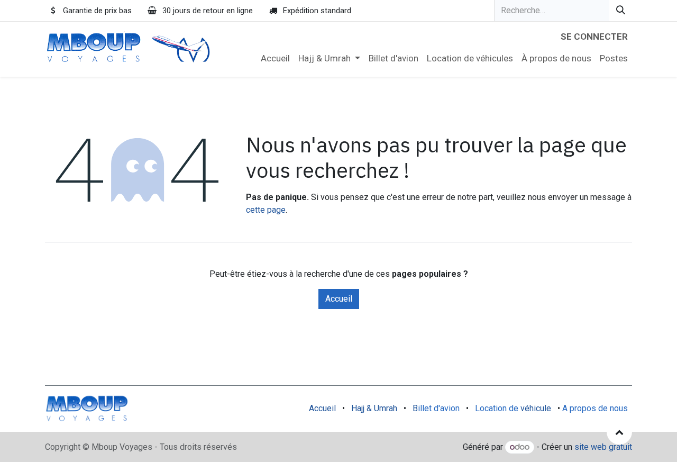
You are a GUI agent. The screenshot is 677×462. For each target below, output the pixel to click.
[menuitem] (275, 59)
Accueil (338, 299)
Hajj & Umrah (374, 408)
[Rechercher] (620, 10)
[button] (619, 432)
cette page (266, 210)
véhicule (535, 408)
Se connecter (594, 36)
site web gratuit (603, 447)
